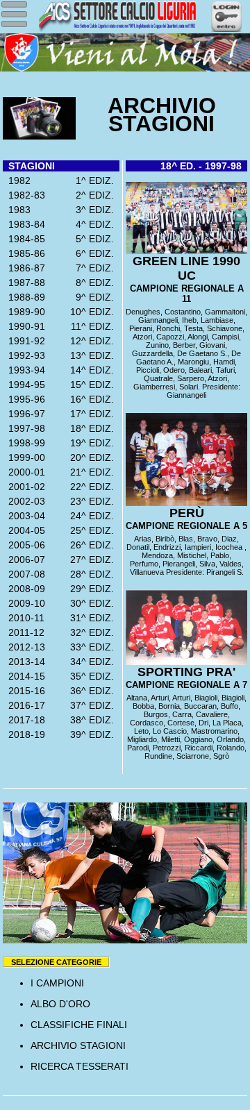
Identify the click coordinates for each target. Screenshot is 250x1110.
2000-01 (24, 472)
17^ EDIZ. (94, 413)
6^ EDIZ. (97, 253)
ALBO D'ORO (60, 1003)
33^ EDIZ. (94, 647)
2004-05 (24, 530)
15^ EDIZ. (94, 384)
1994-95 (24, 384)
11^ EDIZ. (95, 326)
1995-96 (24, 399)
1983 (17, 209)
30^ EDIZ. (94, 603)
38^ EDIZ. (94, 719)
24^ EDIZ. (94, 515)
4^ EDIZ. (97, 224)
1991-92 (24, 340)
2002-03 (24, 501)
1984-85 (24, 238)
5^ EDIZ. (97, 238)
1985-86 (24, 253)
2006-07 (24, 559)
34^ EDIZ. (94, 661)
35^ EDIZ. (94, 676)
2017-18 (24, 719)
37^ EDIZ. (94, 705)
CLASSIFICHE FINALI (79, 1024)
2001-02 (24, 486)
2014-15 (24, 676)
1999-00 (24, 457)
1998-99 (24, 442)
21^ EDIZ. (94, 472)
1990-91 (24, 326)
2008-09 (24, 588)
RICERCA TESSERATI (79, 1066)
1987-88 (24, 282)
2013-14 (24, 661)
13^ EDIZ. (94, 355)
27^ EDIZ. (94, 559)
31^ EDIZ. (94, 617)
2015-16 (24, 690)
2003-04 (24, 515)
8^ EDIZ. (97, 282)
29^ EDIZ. (94, 588)
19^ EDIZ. (94, 442)
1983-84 (24, 224)
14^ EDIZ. (94, 370)
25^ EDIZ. (94, 530)
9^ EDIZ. (97, 297)
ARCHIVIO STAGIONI (78, 1045)
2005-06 (24, 544)
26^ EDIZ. (94, 544)
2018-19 (24, 734)
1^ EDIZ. (97, 180)
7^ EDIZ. (97, 268)
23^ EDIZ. (94, 501)
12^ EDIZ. (94, 340)
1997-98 (24, 428)
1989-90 (24, 311)
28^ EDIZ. (94, 574)
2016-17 (24, 705)
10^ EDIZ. (94, 311)
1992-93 (24, 355)
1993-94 (24, 370)
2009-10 (24, 603)
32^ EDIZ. (94, 632)
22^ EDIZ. (94, 486)
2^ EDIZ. (97, 195)
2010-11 (23, 617)
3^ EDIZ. (97, 209)
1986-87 (24, 268)
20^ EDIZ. (94, 457)
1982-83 (24, 195)
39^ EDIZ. (94, 734)
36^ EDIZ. (94, 690)
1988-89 (24, 297)
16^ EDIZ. (94, 399)
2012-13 (24, 647)
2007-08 (24, 574)
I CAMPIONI (57, 983)
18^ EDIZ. (94, 428)
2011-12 (23, 632)
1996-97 (24, 413)
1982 (17, 180)
